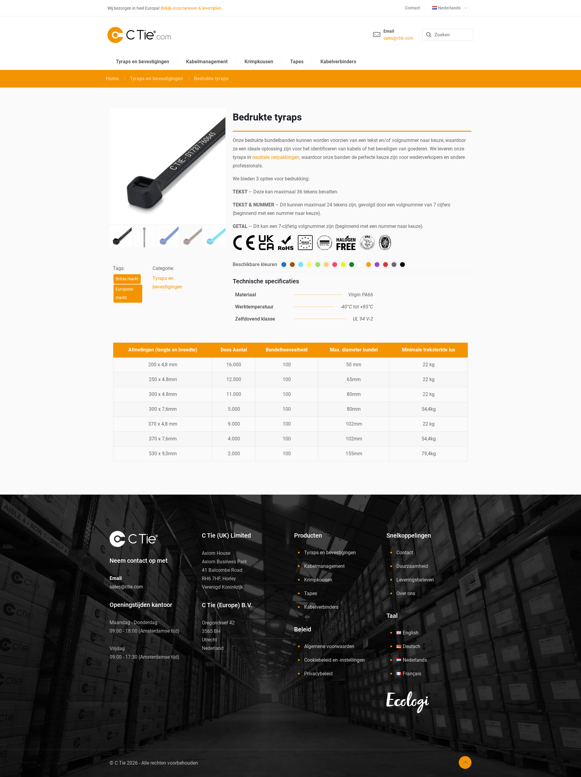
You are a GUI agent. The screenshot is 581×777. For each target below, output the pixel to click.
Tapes (310, 593)
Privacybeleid (318, 674)
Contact (404, 552)
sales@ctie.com (398, 38)
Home (112, 78)
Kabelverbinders (321, 607)
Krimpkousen (318, 580)
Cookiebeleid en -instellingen (334, 660)
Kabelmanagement (324, 566)
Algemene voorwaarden (329, 646)
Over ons (405, 593)
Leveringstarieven (415, 580)
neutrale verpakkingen (275, 157)
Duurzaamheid (412, 566)
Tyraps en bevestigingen (156, 78)
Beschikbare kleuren (255, 264)
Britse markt (127, 278)
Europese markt (124, 293)
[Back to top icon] (465, 762)
